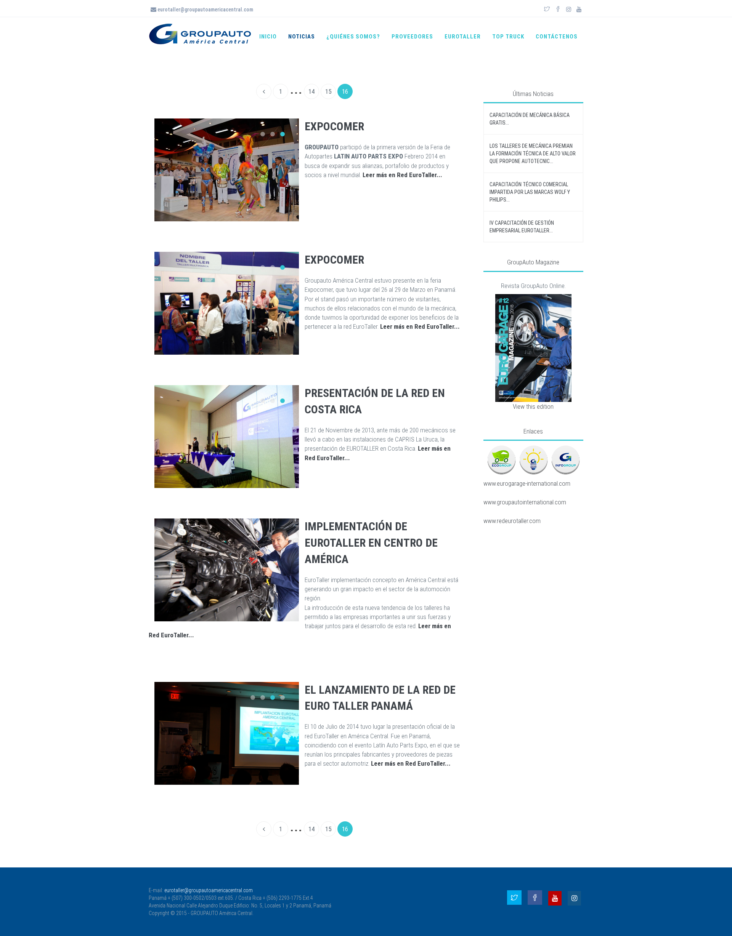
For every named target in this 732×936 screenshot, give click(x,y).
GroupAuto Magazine (533, 262)
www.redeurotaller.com (512, 521)
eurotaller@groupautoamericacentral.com (204, 9)
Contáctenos (557, 36)
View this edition (533, 406)
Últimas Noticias (533, 94)
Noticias (301, 36)
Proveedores (412, 36)
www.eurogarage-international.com (526, 483)
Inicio (268, 36)
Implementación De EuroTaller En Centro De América (371, 543)
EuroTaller (463, 36)
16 (345, 91)
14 (311, 91)
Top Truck (508, 36)
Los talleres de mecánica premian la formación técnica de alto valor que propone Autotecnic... (533, 153)
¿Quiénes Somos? (353, 36)
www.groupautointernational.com (524, 502)
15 (328, 91)
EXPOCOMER (334, 126)
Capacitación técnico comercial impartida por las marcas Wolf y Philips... (530, 192)
